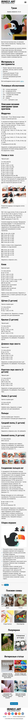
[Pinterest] (16, 713)
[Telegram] (12, 713)
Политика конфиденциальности (19, 716)
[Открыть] (25, 2)
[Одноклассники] (19, 713)
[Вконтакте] (22, 713)
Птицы (6, 585)
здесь (22, 81)
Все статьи (14, 703)
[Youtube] (9, 713)
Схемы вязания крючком (8, 3)
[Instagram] (6, 713)
